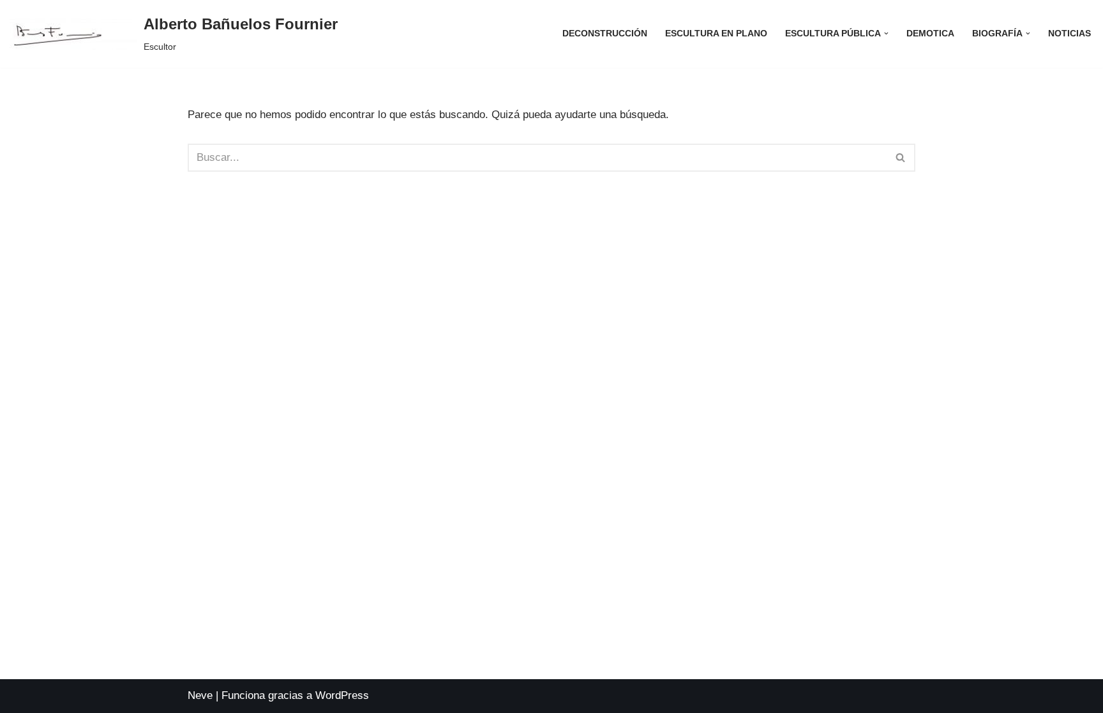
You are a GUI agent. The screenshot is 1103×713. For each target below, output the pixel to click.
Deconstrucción (604, 33)
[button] (886, 33)
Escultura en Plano (716, 33)
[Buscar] (901, 158)
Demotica (930, 33)
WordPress (342, 695)
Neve (200, 695)
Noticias (1069, 33)
